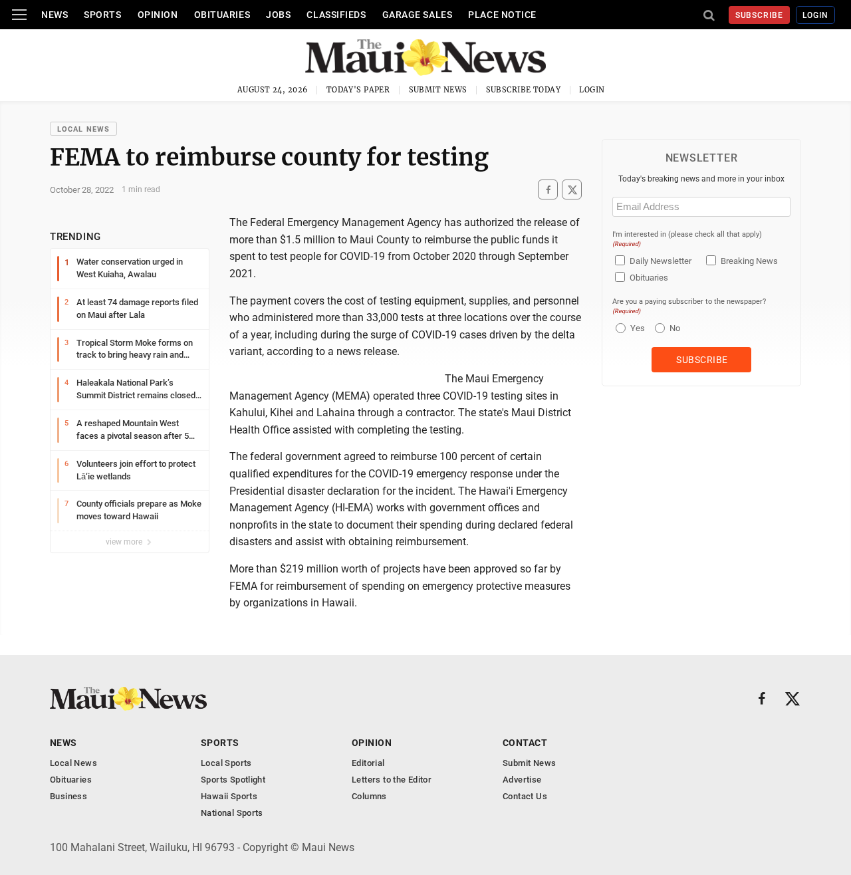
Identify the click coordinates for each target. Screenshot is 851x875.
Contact (525, 742)
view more (125, 542)
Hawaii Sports (229, 796)
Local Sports (226, 763)
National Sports (232, 813)
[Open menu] (19, 15)
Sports (102, 14)
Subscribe (759, 15)
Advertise (522, 780)
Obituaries (222, 14)
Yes (636, 328)
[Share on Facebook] (548, 190)
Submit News (438, 89)
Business (68, 796)
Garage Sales (417, 14)
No (674, 328)
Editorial (368, 763)
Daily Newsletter (660, 261)
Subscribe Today (523, 89)
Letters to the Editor (391, 780)
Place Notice (502, 14)
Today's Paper (358, 89)
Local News (83, 129)
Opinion (158, 14)
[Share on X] (572, 190)
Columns (369, 796)
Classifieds (336, 14)
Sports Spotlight (233, 780)
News (54, 14)
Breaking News (749, 261)
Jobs (278, 14)
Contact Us (525, 796)
